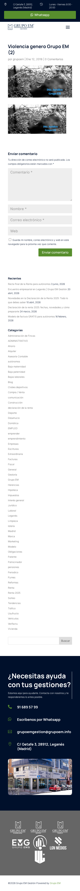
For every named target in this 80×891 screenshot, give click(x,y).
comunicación (15, 397)
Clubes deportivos (18, 387)
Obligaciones (15, 551)
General (12, 469)
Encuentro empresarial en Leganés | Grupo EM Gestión (37, 289)
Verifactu (13, 623)
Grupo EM (13, 479)
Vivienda (12, 628)
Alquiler (12, 351)
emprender (14, 433)
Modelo (12, 546)
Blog (10, 382)
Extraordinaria (15, 454)
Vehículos (13, 618)
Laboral (12, 510)
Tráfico (12, 608)
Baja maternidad (17, 366)
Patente (12, 556)
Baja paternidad (16, 371)
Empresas (13, 443)
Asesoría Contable (18, 356)
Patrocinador (15, 562)
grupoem (18, 59)
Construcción (15, 402)
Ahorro (11, 346)
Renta (11, 587)
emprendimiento (16, 438)
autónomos (14, 361)
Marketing (13, 541)
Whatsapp (42, 15)
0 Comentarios (54, 59)
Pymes (11, 577)
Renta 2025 (14, 592)
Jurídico (12, 505)
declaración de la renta (20, 407)
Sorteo (11, 598)
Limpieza (13, 520)
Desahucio (14, 417)
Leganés (12, 515)
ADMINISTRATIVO (18, 340)
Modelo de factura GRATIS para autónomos (31, 316)
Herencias (13, 484)
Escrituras (13, 448)
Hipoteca (13, 490)
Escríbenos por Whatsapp (38, 719)
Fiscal (11, 464)
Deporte (12, 412)
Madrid (12, 531)
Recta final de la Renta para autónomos (29, 284)
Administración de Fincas (21, 335)
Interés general (16, 500)
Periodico (13, 572)
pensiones (13, 567)
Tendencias (14, 603)
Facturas (12, 459)
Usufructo (13, 613)
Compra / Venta (16, 392)
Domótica (13, 423)
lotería (11, 526)
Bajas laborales (16, 376)
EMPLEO (12, 428)
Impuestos (13, 495)
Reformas (13, 582)
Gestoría (12, 474)
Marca (11, 536)
